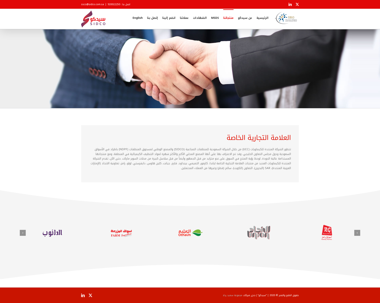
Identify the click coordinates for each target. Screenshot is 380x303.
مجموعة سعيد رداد (232, 295)
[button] (357, 233)
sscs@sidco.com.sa (92, 4)
